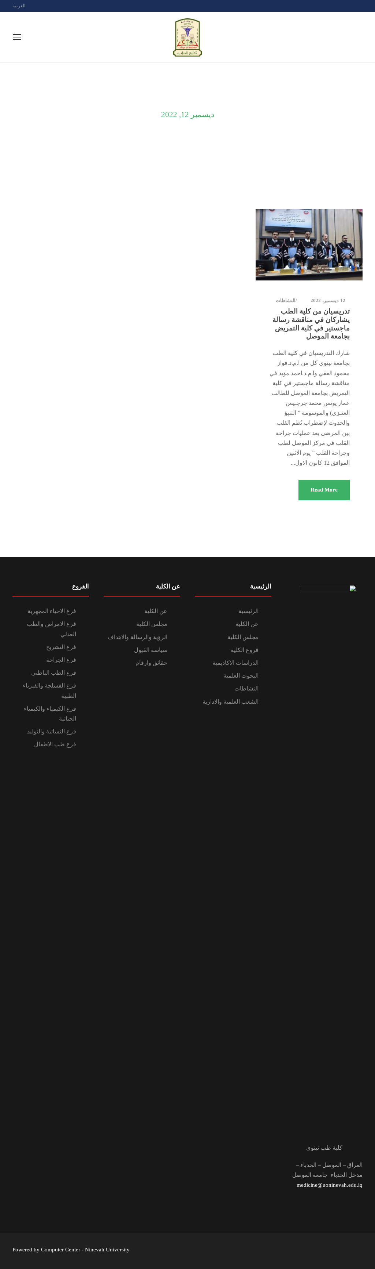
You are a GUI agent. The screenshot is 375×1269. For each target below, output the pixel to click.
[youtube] (361, 5)
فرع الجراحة (61, 660)
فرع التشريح (61, 647)
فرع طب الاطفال (55, 744)
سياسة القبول (150, 650)
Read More (324, 490)
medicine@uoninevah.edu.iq (330, 1185)
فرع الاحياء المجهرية (51, 611)
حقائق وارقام (151, 663)
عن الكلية (247, 624)
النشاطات (286, 300)
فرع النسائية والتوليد (51, 731)
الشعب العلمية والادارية (231, 702)
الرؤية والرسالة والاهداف (137, 637)
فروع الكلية (245, 650)
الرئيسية (248, 611)
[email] (335, 5)
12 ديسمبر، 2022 (328, 300)
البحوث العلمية (241, 675)
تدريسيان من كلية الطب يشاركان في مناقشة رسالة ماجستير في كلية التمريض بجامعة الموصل (311, 323)
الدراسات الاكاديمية (235, 663)
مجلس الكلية (243, 637)
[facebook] (348, 5)
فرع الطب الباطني (53, 673)
